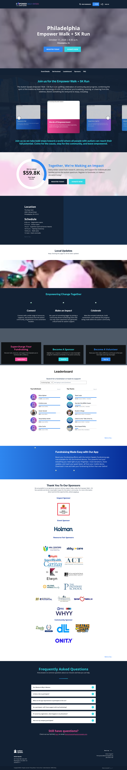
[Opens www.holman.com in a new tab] (63, 534)
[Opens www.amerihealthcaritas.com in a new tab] (53, 566)
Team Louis (78, 395)
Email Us (63, 359)
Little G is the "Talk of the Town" (84, 418)
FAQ (84, 71)
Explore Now (21, 359)
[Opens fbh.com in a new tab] (73, 579)
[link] (27, 4)
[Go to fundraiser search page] (85, 4)
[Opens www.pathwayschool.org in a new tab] (72, 591)
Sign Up (106, 359)
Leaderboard (67, 71)
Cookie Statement (46, 767)
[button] (53, 49)
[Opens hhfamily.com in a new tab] (51, 591)
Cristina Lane (43, 403)
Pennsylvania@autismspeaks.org (76, 734)
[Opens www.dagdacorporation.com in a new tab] (44, 633)
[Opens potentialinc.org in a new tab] (43, 604)
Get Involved (56, 71)
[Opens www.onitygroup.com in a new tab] (64, 645)
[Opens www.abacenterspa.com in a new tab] (52, 553)
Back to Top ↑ (27, 236)
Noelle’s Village (79, 411)
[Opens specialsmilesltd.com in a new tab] (83, 604)
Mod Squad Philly (80, 426)
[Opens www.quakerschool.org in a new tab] (64, 604)
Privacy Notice (33, 767)
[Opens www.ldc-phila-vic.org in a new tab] (82, 633)
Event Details (45, 71)
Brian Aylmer (43, 395)
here (56, 734)
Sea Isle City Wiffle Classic (83, 403)
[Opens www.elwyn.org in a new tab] (52, 579)
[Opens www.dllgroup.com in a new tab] (63, 633)
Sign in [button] (107, 4)
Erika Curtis (42, 426)
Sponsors (77, 71)
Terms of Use (39, 767)
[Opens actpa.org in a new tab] (73, 566)
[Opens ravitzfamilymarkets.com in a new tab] (63, 514)
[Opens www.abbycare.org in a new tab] (74, 553)
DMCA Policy (53, 767)
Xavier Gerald (43, 411)
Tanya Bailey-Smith (44, 418)
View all (58, 389)
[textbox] (70, 382)
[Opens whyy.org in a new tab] (64, 616)
